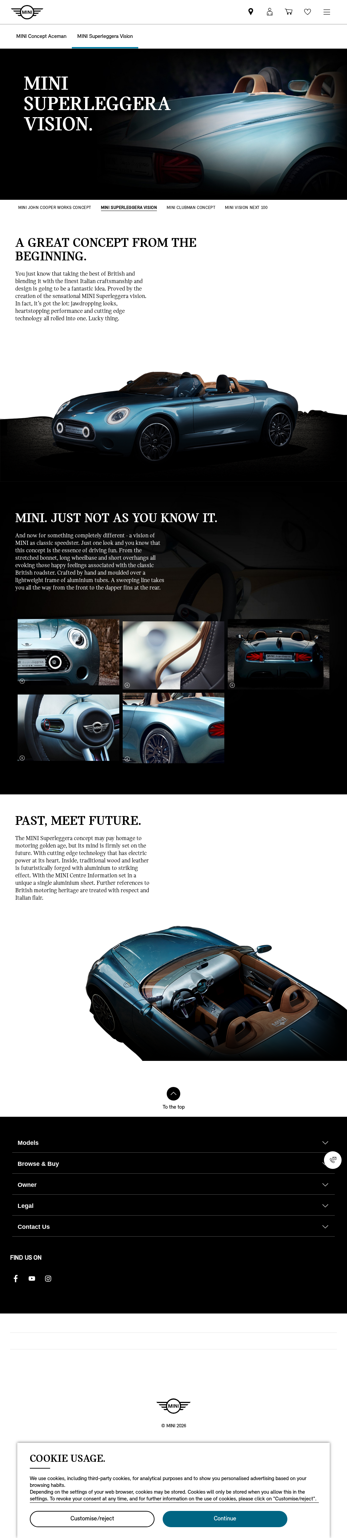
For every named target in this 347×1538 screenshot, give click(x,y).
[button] (269, 12)
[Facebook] (15, 1278)
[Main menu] (326, 12)
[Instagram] (48, 1278)
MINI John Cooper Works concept (54, 208)
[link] (250, 12)
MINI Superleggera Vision (129, 208)
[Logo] (173, 1406)
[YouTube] (31, 1278)
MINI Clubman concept (191, 208)
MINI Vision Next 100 (246, 208)
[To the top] (173, 1094)
